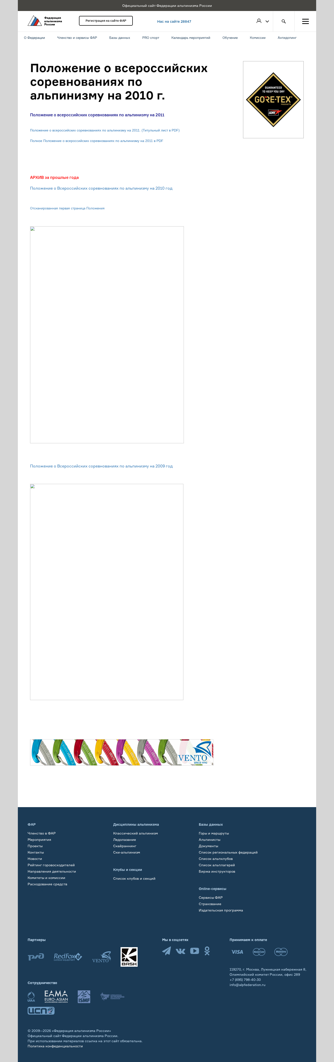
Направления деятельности (52, 871)
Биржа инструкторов (217, 871)
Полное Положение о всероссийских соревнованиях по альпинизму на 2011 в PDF (96, 141)
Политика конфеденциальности (55, 1046)
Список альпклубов (216, 858)
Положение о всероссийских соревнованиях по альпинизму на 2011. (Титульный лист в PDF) (105, 130)
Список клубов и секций (134, 878)
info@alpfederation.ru (247, 985)
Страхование (210, 904)
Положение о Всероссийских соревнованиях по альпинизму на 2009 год (101, 466)
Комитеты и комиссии (46, 878)
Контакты (36, 852)
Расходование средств (47, 884)
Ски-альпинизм (126, 852)
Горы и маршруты (214, 833)
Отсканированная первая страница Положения (67, 208)
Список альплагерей (217, 865)
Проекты (35, 846)
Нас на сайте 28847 (174, 21)
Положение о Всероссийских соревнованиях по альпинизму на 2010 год (101, 188)
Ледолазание (124, 839)
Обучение (36, 890)
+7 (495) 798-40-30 (245, 979)
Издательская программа (221, 910)
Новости (35, 858)
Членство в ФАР (42, 833)
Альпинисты (209, 839)
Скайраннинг (124, 846)
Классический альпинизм (135, 833)
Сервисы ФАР (211, 897)
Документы (208, 846)
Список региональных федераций (228, 852)
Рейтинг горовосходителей (51, 865)
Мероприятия (39, 839)
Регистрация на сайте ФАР (106, 20)
